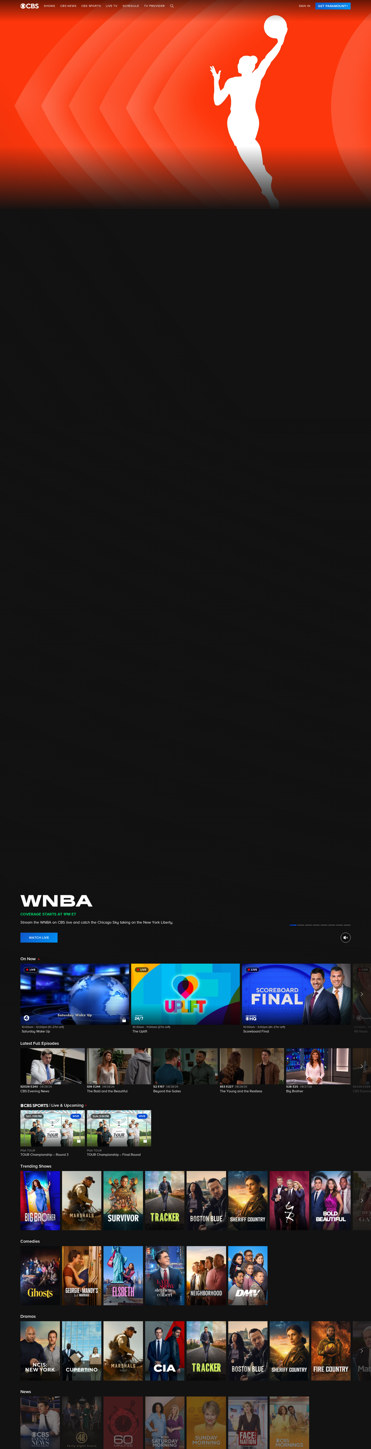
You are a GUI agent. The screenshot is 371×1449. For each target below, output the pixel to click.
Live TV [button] (111, 6)
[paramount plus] (29, 6)
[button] (74, 1001)
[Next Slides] (361, 1133)
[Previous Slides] (10, 1133)
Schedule (131, 6)
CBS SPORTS (91, 6)
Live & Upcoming (66, 1105)
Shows (49, 6)
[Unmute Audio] (346, 938)
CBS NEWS (68, 6)
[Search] (172, 6)
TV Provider (154, 6)
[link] (333, 6)
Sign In (304, 6)
